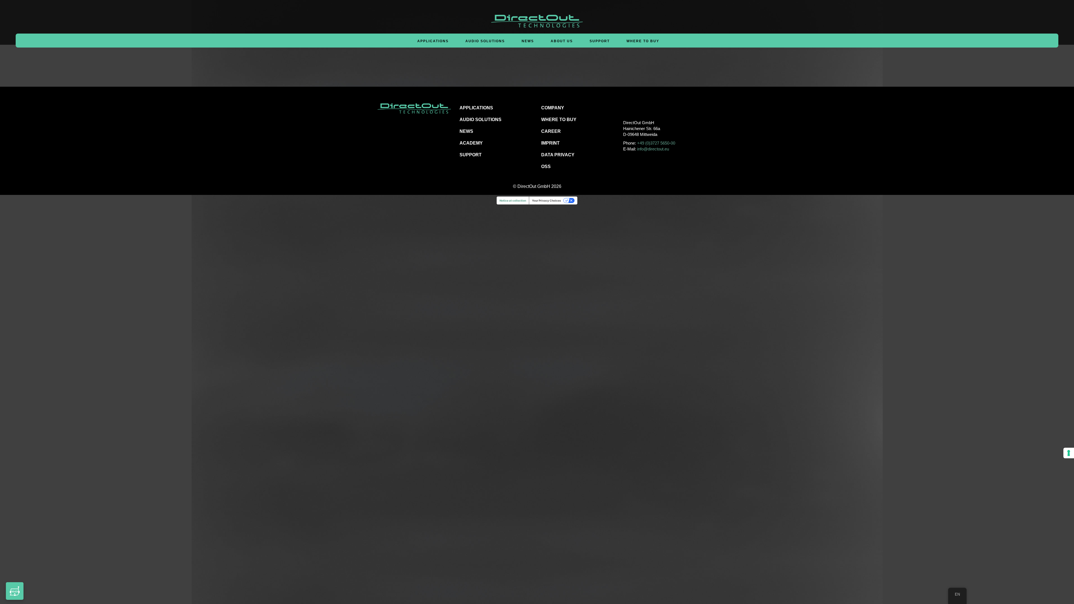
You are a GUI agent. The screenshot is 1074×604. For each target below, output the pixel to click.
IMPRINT (550, 143)
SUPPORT (471, 154)
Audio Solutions (485, 41)
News (528, 41)
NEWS (466, 131)
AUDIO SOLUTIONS (480, 119)
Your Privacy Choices (546, 200)
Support (600, 41)
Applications (433, 41)
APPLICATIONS (476, 107)
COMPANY (552, 107)
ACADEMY (471, 143)
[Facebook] (627, 107)
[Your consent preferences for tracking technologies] (1068, 453)
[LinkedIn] (652, 107)
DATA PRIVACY (557, 154)
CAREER (551, 131)
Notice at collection (513, 200)
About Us (562, 41)
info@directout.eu (653, 149)
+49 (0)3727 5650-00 (656, 143)
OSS (546, 166)
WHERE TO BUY (642, 41)
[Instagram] (639, 107)
